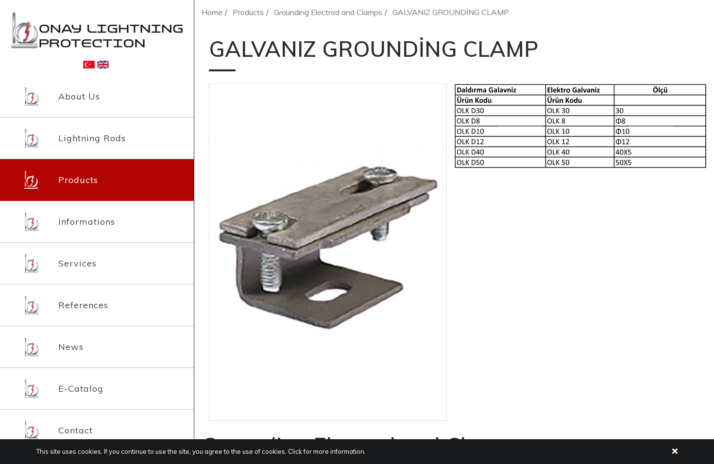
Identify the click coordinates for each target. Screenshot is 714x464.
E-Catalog (80, 388)
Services (77, 263)
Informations (86, 221)
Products (78, 179)
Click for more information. (327, 451)
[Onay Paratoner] (97, 29)
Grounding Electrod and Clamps (328, 12)
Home (212, 12)
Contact (75, 430)
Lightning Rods (92, 138)
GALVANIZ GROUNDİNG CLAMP (450, 12)
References (83, 305)
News (71, 346)
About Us (79, 96)
